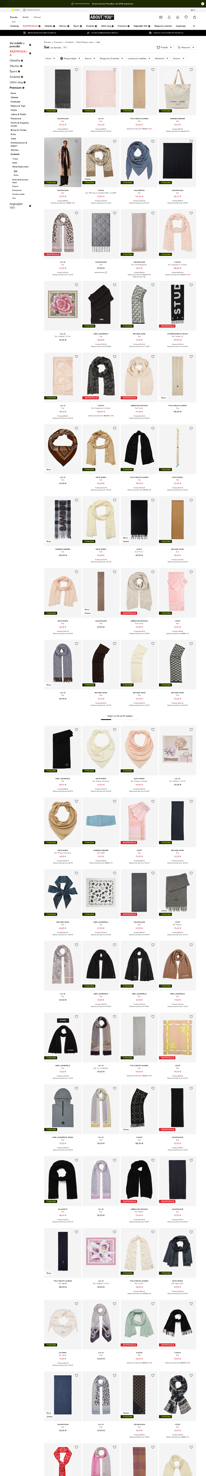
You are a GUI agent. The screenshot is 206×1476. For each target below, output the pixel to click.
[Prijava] (169, 17)
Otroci (37, 17)
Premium (58, 42)
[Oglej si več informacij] (62, 133)
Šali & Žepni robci (85, 42)
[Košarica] (194, 17)
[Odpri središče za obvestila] (177, 17)
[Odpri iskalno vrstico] (193, 26)
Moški (26, 17)
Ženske (13, 17)
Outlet (16, 10)
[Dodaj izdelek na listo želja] (76, 70)
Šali (98, 42)
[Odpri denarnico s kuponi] (161, 17)
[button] (164, 47)
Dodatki (69, 42)
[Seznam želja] (186, 17)
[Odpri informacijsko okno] (202, 3)
